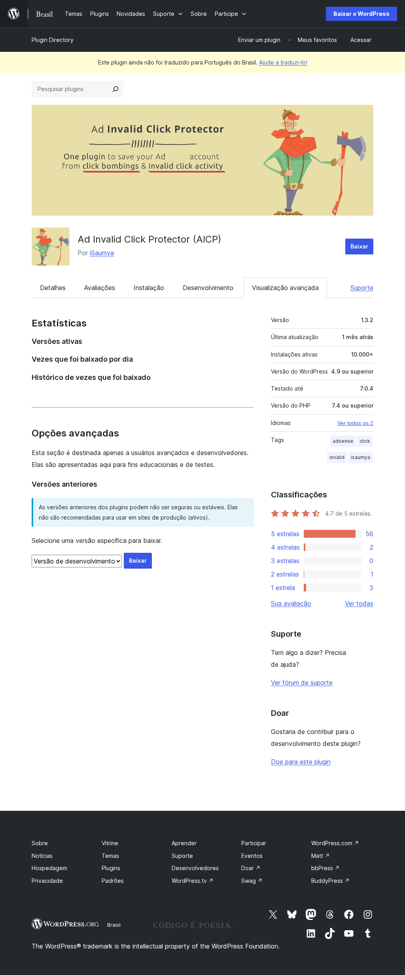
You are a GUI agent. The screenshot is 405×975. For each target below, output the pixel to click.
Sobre (40, 843)
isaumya (360, 457)
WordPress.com (335, 843)
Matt (320, 855)
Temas (110, 855)
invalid (336, 457)
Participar (253, 843)
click (365, 441)
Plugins (111, 868)
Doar (251, 868)
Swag (252, 880)
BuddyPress (330, 880)
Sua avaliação (291, 603)
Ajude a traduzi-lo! (283, 62)
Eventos (252, 855)
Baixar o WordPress (361, 13)
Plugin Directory (53, 39)
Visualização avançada (285, 288)
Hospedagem (49, 868)
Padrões (113, 880)
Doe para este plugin (301, 762)
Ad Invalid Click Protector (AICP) (149, 239)
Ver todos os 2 (355, 423)
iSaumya (102, 253)
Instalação (149, 288)
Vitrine (110, 843)
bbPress (325, 868)
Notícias (42, 855)
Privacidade (47, 880)
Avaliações (99, 288)
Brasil (114, 925)
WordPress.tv (193, 880)
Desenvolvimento (208, 288)
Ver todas (359, 603)
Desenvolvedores (195, 868)
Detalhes (53, 288)
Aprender (184, 843)
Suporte (361, 288)
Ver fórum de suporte (302, 683)
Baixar (359, 246)
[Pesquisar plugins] (115, 89)
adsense (343, 441)
